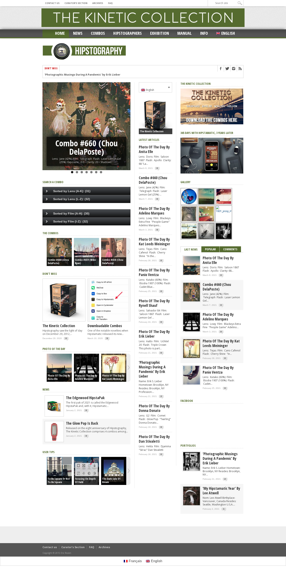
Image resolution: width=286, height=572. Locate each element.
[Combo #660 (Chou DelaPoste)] (59, 252)
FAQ (110, 3)
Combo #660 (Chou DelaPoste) (58, 261)
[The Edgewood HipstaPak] (54, 416)
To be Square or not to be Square (59, 480)
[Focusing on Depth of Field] (86, 471)
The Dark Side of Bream (111, 480)
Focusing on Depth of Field (85, 480)
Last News (191, 249)
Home (60, 33)
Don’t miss (50, 274)
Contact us (52, 3)
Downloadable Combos (105, 325)
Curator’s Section (75, 3)
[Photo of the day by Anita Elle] (59, 368)
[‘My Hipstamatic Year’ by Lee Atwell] (191, 504)
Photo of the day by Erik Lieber (154, 333)
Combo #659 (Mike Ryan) (85, 261)
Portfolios (188, 445)
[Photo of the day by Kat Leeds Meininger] (113, 368)
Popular (210, 249)
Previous (47, 121)
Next (126, 121)
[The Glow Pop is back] (54, 441)
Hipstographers (127, 33)
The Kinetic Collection (59, 325)
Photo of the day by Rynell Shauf (154, 303)
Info (204, 33)
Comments (230, 249)
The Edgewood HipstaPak (85, 397)
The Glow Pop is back (82, 423)
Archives (97, 3)
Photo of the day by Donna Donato (154, 408)
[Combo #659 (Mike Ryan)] (86, 252)
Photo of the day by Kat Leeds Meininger (113, 377)
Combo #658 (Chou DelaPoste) (112, 261)
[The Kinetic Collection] (64, 321)
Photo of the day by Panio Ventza (154, 272)
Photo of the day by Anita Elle (59, 377)
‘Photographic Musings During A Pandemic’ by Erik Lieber (82, 74)
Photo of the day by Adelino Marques (86, 377)
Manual (184, 33)
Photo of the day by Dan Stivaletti (154, 438)
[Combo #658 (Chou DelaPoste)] (113, 252)
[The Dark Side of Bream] (113, 471)
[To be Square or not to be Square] (59, 471)
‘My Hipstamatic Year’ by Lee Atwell (221, 490)
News (77, 33)
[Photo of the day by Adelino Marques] (86, 368)
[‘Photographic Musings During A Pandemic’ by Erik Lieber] (191, 470)
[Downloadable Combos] (109, 321)
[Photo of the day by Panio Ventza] (191, 383)
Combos (98, 33)
